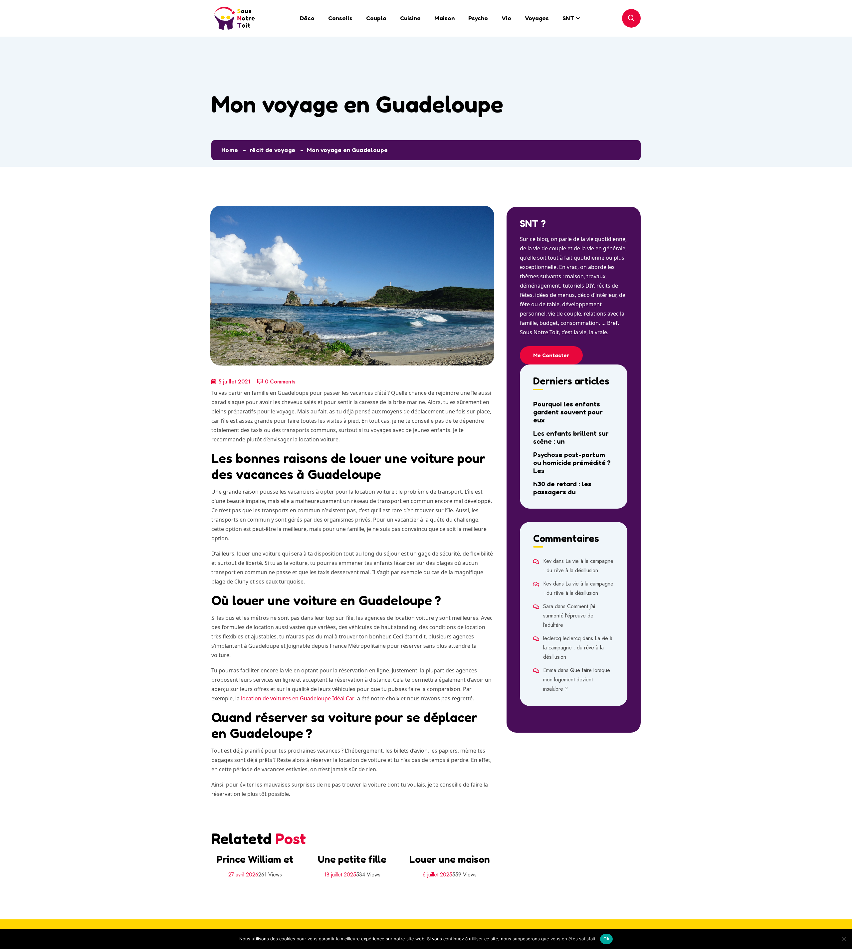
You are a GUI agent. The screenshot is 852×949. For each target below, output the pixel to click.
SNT (568, 18)
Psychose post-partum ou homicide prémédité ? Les (572, 463)
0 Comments (280, 381)
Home (229, 149)
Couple (376, 18)
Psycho (478, 18)
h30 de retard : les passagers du (562, 488)
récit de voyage (272, 149)
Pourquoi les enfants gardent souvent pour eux (568, 412)
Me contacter (551, 355)
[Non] (843, 939)
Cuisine (410, 18)
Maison (444, 18)
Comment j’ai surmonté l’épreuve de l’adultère (569, 615)
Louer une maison (449, 859)
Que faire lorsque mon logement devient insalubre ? (576, 679)
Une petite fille (352, 859)
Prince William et (255, 859)
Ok (606, 938)
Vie (506, 18)
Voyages (537, 18)
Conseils (340, 18)
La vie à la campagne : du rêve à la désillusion (577, 647)
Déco (307, 18)
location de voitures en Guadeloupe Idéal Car (297, 698)
